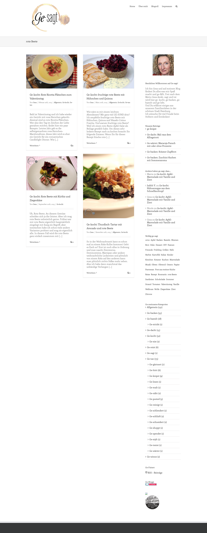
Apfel (153, 239)
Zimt (173, 289)
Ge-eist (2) (154, 341)
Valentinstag (166, 284)
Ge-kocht (65, 102)
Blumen (174, 239)
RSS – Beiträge (154, 472)
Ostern (170, 264)
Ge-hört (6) (155, 370)
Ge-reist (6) (152, 347)
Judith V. (151, 185)
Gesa (35, 102)
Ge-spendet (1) (156, 433)
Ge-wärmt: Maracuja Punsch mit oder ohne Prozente (161, 144)
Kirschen (149, 259)
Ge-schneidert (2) (158, 422)
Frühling (158, 249)
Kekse (163, 254)
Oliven (154, 264)
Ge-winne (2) (153, 456)
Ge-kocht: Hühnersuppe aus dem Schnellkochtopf (158, 188)
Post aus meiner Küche (165, 269)
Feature (171, 244)
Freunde (149, 249)
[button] (176, 6)
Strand (148, 284)
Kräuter (157, 259)
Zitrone (148, 294)
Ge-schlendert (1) (158, 410)
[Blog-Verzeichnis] (151, 484)
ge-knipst (151, 128)
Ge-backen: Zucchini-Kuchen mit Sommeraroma (161, 159)
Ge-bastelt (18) (154, 318)
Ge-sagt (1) (152, 353)
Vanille (176, 284)
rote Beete (172, 274)
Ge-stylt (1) (154, 439)
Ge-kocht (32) (153, 335)
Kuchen (165, 259)
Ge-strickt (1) (155, 324)
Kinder (170, 254)
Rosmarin (162, 274)
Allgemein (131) (154, 307)
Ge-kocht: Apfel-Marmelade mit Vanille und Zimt (161, 177)
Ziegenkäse (165, 289)
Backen (159, 239)
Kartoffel (156, 254)
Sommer (170, 279)
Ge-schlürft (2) (156, 416)
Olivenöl (162, 264)
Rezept (154, 274)
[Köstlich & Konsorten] (152, 496)
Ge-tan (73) (152, 358)
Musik (148, 264)
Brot (147, 244)
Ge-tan (127, 102)
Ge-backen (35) (154, 313)
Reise (147, 274)
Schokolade (160, 279)
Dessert (159, 244)
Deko (152, 244)
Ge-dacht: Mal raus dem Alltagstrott (159, 136)
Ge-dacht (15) (153, 330)
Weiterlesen (34, 145)
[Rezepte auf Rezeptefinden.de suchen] (146, 493)
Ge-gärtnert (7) (156, 364)
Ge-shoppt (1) (156, 427)
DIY (165, 244)
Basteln (167, 239)
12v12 (147, 239)
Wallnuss (149, 289)
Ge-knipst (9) (156, 376)
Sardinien (149, 279)
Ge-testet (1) (155, 445)
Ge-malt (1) (155, 387)
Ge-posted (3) (156, 399)
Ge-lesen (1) (155, 381)
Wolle (156, 289)
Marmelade (175, 259)
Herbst (148, 254)
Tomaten (156, 284)
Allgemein (58, 102)
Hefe (172, 249)
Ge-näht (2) (155, 393)
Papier (177, 264)
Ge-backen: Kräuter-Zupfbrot (161, 151)
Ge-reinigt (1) (156, 404)
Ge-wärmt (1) (156, 450)
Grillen (166, 249)
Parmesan (149, 269)
